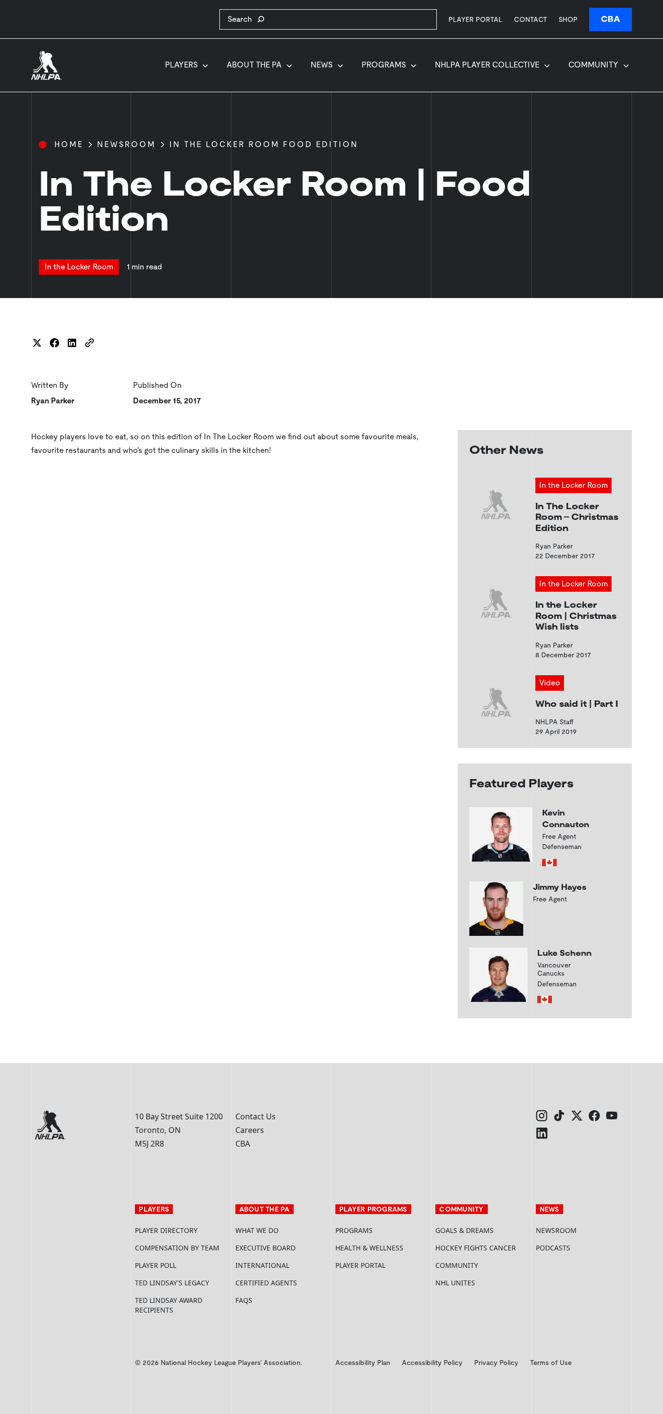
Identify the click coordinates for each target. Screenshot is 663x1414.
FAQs (243, 1300)
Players (181, 64)
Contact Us (255, 1116)
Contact (530, 19)
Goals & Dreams (464, 1230)
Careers (249, 1130)
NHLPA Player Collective (487, 64)
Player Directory (166, 1230)
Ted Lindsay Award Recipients (168, 1305)
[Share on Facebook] (54, 343)
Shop (568, 19)
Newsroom (126, 144)
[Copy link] (89, 343)
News (321, 64)
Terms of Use (551, 1362)
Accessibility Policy (432, 1362)
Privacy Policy (496, 1362)
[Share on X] (37, 343)
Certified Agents (266, 1282)
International (262, 1265)
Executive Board (265, 1247)
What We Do (257, 1230)
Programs (384, 64)
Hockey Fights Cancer (475, 1247)
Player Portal (475, 19)
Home (68, 144)
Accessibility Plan (362, 1362)
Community (593, 64)
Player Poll (155, 1265)
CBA (610, 19)
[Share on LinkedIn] (72, 343)
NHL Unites (481, 1282)
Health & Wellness (369, 1247)
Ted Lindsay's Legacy (172, 1282)
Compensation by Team (177, 1247)
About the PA (254, 64)
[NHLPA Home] (46, 65)
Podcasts (553, 1247)
